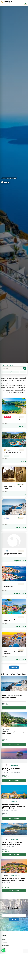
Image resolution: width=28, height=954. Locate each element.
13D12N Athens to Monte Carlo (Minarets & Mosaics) (13, 554)
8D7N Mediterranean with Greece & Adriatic (13, 520)
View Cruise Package (14, 708)
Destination (9, 178)
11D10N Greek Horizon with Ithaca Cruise (12, 452)
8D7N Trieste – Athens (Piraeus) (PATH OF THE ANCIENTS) (13, 652)
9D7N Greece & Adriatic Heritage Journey (11, 769)
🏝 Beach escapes (6, 371)
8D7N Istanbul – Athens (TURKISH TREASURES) (11, 619)
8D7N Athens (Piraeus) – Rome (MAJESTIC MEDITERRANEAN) (13, 879)
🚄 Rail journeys (15, 371)
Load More (14, 667)
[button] (3, 950)
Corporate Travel (5, 951)
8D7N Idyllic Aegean (8, 586)
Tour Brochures (5, 945)
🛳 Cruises (23, 371)
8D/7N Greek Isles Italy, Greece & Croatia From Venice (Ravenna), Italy (13, 806)
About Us (4, 939)
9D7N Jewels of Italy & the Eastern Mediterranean (12, 843)
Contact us (4, 942)
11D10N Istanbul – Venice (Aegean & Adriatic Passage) (13, 487)
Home (4, 178)
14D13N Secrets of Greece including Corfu (13, 419)
